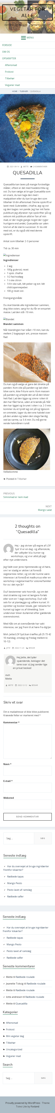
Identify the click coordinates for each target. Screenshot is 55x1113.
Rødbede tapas (15, 876)
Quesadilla (21, 1003)
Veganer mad (12, 85)
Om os (6, 51)
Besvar (32, 648)
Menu (30, 37)
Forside (7, 45)
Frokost (9, 71)
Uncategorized (14, 1049)
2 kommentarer (40, 166)
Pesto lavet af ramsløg (19, 889)
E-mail (8, 781)
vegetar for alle (27, 12)
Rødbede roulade (25, 977)
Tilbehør (10, 78)
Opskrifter (9, 58)
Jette (8, 648)
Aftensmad (11, 65)
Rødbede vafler (15, 896)
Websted (8, 797)
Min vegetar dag (15, 1036)
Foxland (35, 1106)
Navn (7, 764)
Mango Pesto (14, 883)
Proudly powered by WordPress (22, 1103)
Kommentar (11, 722)
